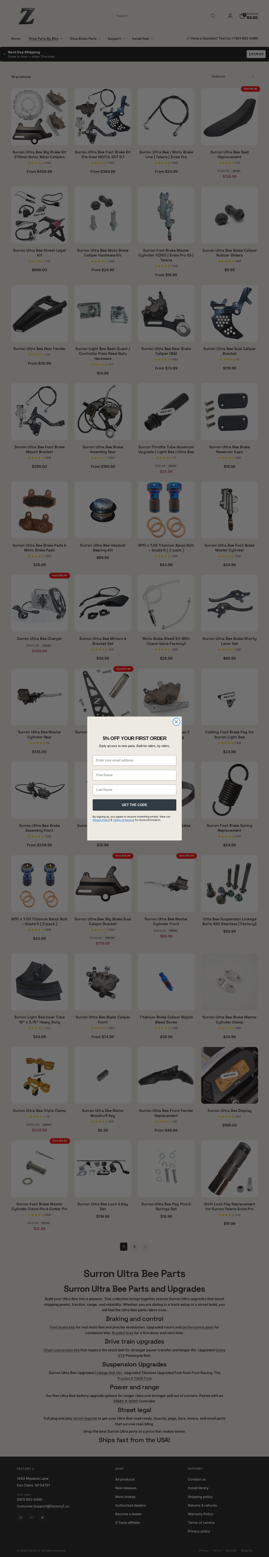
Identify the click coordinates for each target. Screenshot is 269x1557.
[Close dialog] (176, 722)
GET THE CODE (134, 805)
